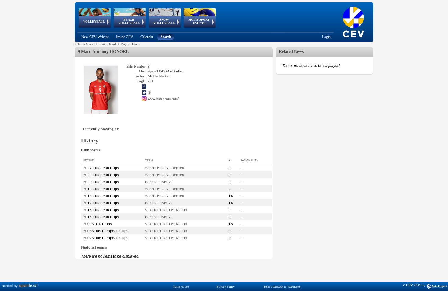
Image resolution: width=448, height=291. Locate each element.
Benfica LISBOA (158, 182)
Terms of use (181, 286)
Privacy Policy (226, 286)
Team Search (86, 44)
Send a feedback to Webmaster (282, 286)
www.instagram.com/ (163, 98)
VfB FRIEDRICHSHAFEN (166, 210)
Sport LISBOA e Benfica (164, 168)
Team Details (108, 44)
